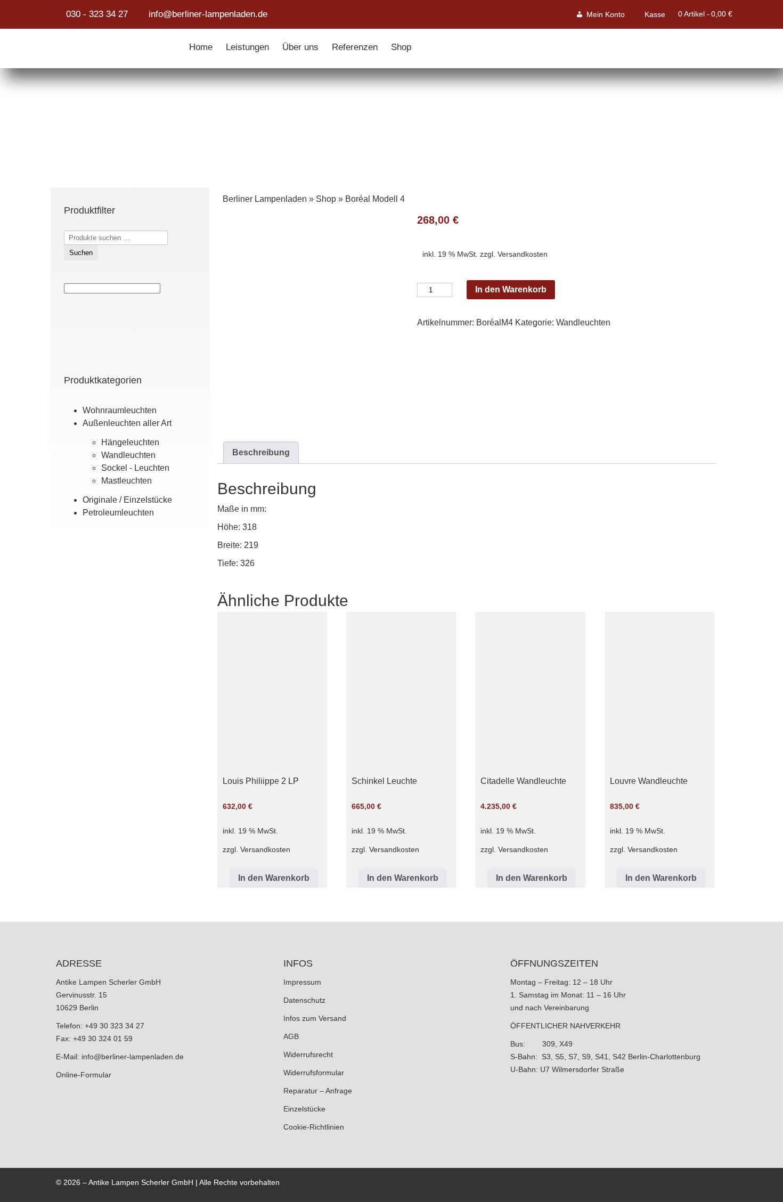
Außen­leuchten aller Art (127, 423)
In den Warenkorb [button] (273, 877)
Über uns (300, 44)
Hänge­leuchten (130, 442)
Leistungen (247, 44)
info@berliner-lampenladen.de (132, 1056)
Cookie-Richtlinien (313, 1127)
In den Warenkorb (511, 289)
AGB (291, 1036)
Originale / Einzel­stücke (127, 499)
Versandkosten (522, 254)
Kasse (655, 14)
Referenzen (355, 44)
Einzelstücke (304, 1109)
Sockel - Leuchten (135, 467)
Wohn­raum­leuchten (120, 410)
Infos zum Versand (314, 1018)
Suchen (81, 253)
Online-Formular (83, 1074)
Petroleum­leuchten (118, 512)
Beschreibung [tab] (261, 452)
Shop (401, 44)
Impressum (302, 982)
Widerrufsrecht (308, 1054)
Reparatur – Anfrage (317, 1090)
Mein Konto (605, 14)
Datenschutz (304, 1000)
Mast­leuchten (126, 480)
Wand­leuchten (128, 455)
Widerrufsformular (313, 1072)
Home (201, 44)
